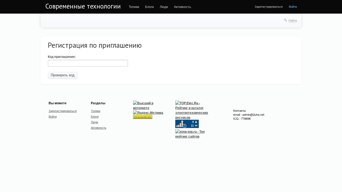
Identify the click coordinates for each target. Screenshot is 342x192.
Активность (182, 6)
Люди (164, 6)
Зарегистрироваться (269, 6)
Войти (293, 6)
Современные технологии (83, 6)
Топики (134, 6)
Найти (293, 20)
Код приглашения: (62, 56)
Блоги (149, 6)
